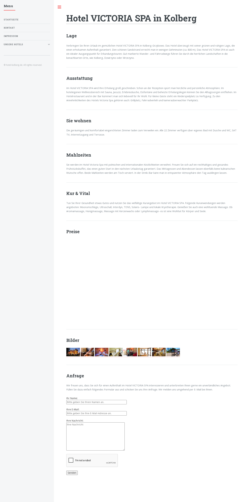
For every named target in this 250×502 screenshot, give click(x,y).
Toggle (59, 7)
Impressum (11, 36)
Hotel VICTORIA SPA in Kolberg (131, 18)
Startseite (11, 19)
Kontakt (9, 27)
